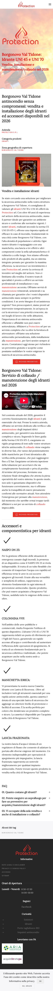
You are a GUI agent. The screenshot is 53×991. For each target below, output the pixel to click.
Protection (7, 212)
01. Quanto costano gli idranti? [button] (19, 792)
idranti (17, 208)
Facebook (26, 906)
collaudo (29, 447)
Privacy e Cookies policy (14, 868)
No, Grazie (27, 986)
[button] (50, 4)
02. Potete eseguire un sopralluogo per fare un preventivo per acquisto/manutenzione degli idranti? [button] (24, 801)
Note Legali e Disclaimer (13, 865)
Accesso (6, 872)
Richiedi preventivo (28, 362)
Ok (40, 981)
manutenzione (9, 287)
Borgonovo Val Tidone (13, 833)
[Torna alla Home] (26, 4)
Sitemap (5, 876)
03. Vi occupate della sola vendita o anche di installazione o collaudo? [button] (22, 812)
